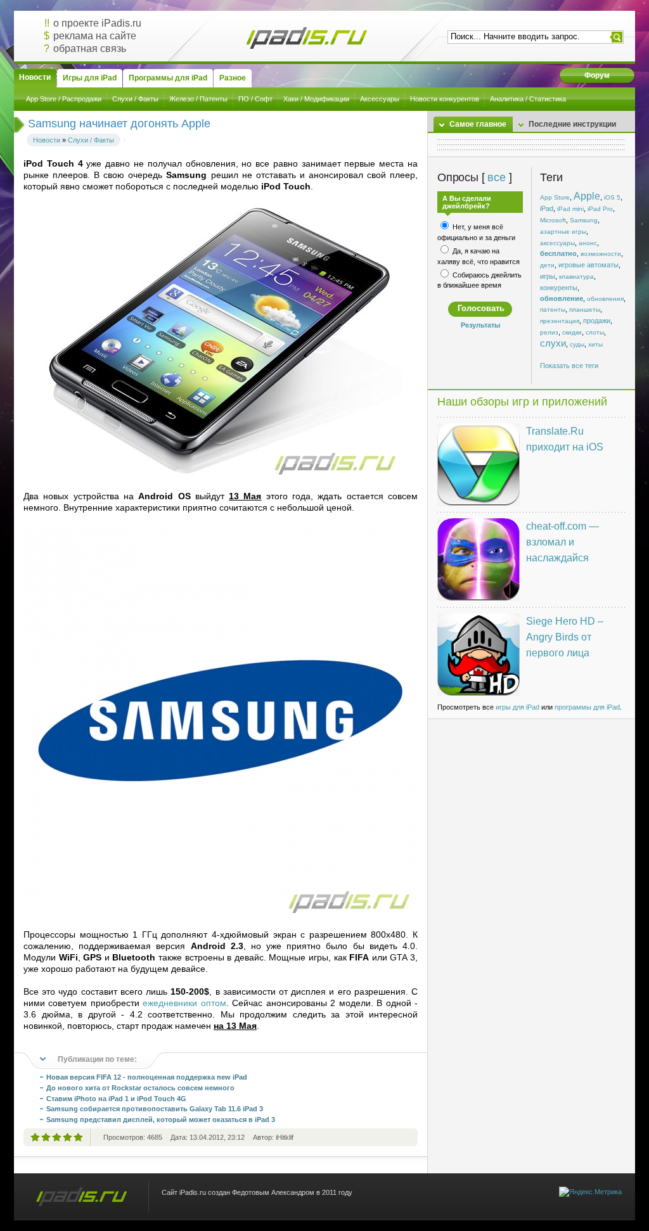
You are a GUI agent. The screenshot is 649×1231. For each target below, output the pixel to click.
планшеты (584, 309)
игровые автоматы (588, 265)
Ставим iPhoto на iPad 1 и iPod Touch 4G (116, 1098)
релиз (549, 332)
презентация (559, 320)
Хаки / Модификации (316, 99)
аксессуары (557, 242)
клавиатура (576, 276)
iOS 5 (612, 197)
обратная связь (89, 48)
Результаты (480, 325)
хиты (595, 344)
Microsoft (553, 220)
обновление (561, 298)
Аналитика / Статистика (528, 99)
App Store (555, 197)
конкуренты (558, 287)
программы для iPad (587, 707)
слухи (553, 343)
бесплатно (558, 253)
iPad (546, 208)
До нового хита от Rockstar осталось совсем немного (140, 1088)
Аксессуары (379, 99)
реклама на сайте (94, 35)
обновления (605, 298)
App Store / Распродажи (63, 99)
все (496, 177)
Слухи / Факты (135, 99)
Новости (46, 140)
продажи (596, 320)
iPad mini (570, 208)
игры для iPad (517, 707)
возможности (601, 253)
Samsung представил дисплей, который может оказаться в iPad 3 (160, 1119)
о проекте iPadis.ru (97, 23)
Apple (587, 196)
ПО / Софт (255, 99)
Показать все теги (569, 365)
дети (547, 265)
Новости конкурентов (444, 99)
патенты (552, 309)
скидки (572, 332)
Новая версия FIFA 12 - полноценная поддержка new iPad (146, 1077)
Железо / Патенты (198, 99)
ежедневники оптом (184, 1003)
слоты (595, 332)
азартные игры (563, 231)
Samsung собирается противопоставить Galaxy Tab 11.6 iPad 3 (154, 1109)
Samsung (584, 220)
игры (547, 276)
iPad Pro (600, 208)
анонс (588, 242)
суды (577, 344)
